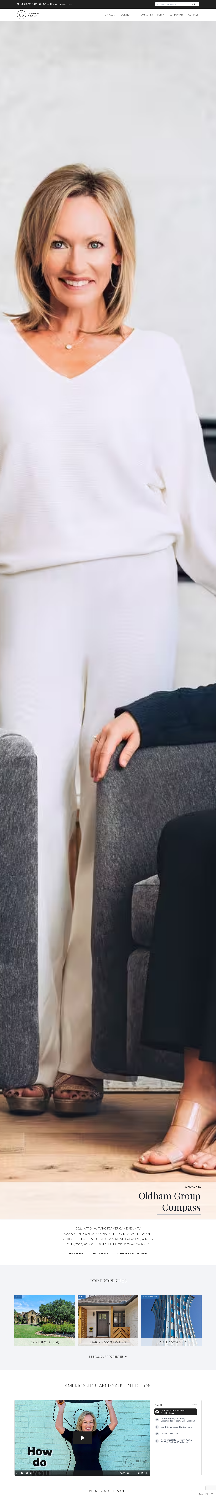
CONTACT (193, 14)
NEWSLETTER (146, 14)
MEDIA (160, 14)
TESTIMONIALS (176, 14)
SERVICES (108, 14)
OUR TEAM (126, 14)
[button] (203, 1493)
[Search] (194, 4)
